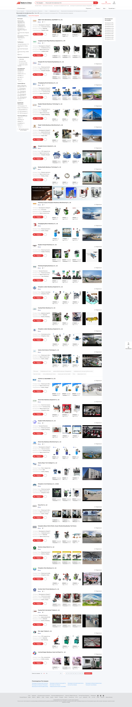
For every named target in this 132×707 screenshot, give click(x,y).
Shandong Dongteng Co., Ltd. (48, 265)
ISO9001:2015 (22, 73)
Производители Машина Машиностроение (94, 683)
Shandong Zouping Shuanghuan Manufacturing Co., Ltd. (54, 202)
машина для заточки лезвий (64, 374)
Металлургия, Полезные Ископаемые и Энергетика (23, 36)
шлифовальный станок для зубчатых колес (83, 371)
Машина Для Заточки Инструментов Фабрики (40, 686)
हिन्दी (89, 697)
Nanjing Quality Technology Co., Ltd (49, 167)
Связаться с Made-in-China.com (71, 695)
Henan (20, 125)
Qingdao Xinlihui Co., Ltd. (47, 420)
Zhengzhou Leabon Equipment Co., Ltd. (50, 287)
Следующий (87, 673)
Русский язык (71, 697)
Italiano (65, 697)
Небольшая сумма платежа (23, 65)
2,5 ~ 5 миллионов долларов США (22, 92)
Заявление (34, 695)
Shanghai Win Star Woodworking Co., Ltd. (51, 62)
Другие (20, 54)
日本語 (43, 697)
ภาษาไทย (93, 697)
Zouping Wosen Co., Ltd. (46, 308)
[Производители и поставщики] (23, 2)
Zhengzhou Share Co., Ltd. (47, 568)
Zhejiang (20, 121)
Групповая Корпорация (23, 49)
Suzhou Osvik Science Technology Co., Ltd (48, 350)
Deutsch (56, 697)
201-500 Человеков (23, 111)
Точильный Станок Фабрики (91, 684)
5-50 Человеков (22, 106)
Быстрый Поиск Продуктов (84, 695)
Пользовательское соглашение (44, 695)
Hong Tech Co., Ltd (42, 505)
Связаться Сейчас (38, 34)
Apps (104, 8)
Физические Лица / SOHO (23, 52)
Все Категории (21, 8)
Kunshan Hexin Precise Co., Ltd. (48, 589)
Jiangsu (20, 117)
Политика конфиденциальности (57, 695)
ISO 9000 (20, 75)
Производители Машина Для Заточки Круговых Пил (40, 683)
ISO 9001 (20, 72)
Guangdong (21, 123)
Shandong (21, 119)
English (29, 697)
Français (47, 697)
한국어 (76, 697)
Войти (114, 3)
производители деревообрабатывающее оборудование (81, 5)
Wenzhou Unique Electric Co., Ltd (46, 547)
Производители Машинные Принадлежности (40, 684)
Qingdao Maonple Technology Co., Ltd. (50, 104)
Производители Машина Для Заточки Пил (114, 33)
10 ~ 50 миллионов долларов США (22, 94)
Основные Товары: (37, 26)
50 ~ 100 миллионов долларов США (22, 97)
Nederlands (85, 697)
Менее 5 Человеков (23, 107)
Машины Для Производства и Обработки (21, 22)
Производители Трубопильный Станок (113, 28)
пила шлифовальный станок (49, 374)
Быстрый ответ (22, 61)
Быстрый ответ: (36, 49)
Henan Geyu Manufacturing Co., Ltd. (49, 442)
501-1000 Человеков (23, 113)
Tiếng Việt (102, 697)
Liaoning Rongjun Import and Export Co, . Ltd (51, 652)
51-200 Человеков (23, 109)
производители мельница (48, 5)
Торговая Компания (23, 44)
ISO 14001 (20, 77)
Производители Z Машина (55, 684)
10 (41, 673)
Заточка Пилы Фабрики (72, 684)
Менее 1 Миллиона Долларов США (22, 86)
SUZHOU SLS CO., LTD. (47, 378)
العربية (80, 697)
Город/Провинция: (37, 30)
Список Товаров (22, 15)
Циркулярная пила (81, 374)
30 (44, 673)
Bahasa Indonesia (109, 697)
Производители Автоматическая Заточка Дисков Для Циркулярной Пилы (76, 683)
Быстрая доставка (23, 63)
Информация (93, 695)
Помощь (98, 8)
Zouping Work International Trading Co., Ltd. (49, 610)
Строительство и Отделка (23, 33)
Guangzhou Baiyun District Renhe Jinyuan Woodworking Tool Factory (57, 526)
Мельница (35, 371)
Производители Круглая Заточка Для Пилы (58, 683)
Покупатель (88, 8)
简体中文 (33, 697)
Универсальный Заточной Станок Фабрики (58, 686)
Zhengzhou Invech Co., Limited (48, 484)
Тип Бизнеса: (35, 25)
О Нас (29, 695)
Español (51, 697)
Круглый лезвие (36, 374)
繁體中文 (38, 697)
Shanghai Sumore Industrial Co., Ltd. (47, 146)
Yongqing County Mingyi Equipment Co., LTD (51, 41)
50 (46, 673)
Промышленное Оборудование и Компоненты (22, 26)
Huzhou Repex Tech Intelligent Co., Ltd (47, 463)
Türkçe (98, 697)
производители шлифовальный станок (61, 5)
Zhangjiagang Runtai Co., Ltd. (48, 83)
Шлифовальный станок (45, 371)
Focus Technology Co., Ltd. (65, 699)
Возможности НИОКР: (37, 28)
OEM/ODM (21, 59)
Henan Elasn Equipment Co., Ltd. (48, 399)
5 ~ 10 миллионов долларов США (22, 89)
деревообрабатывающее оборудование (62, 371)
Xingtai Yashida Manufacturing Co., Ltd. (50, 125)
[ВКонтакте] (98, 695)
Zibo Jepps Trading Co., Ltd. (45, 631)
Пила (74, 374)
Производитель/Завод (23, 46)
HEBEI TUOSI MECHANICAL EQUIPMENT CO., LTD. (50, 20)
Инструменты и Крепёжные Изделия (22, 29)
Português (61, 697)
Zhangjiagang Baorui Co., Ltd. (48, 223)
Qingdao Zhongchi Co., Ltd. (47, 244)
